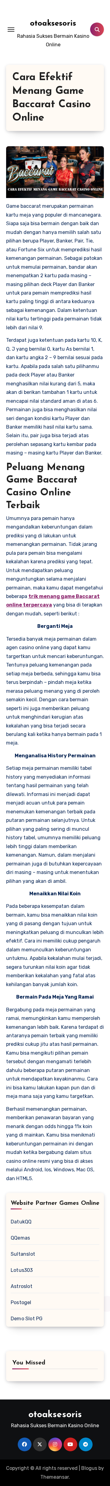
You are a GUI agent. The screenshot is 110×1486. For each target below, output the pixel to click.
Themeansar (54, 1477)
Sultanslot (23, 1254)
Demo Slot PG (26, 1318)
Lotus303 (22, 1270)
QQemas (20, 1238)
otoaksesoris (53, 23)
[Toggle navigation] (11, 29)
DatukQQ (21, 1222)
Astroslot (21, 1286)
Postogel (21, 1302)
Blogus (89, 1468)
